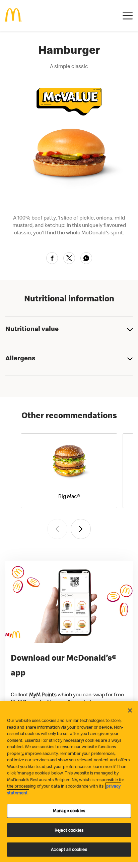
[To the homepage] (13, 15)
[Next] (81, 529)
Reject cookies (69, 830)
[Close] (130, 710)
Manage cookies (69, 810)
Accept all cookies (69, 849)
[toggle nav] (128, 16)
